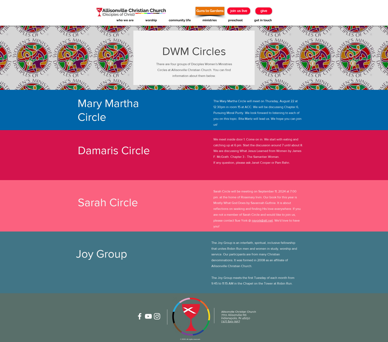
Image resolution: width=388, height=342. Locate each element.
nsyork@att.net (262, 220)
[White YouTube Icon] (148, 316)
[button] (125, 20)
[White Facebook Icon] (139, 316)
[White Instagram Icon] (157, 316)
